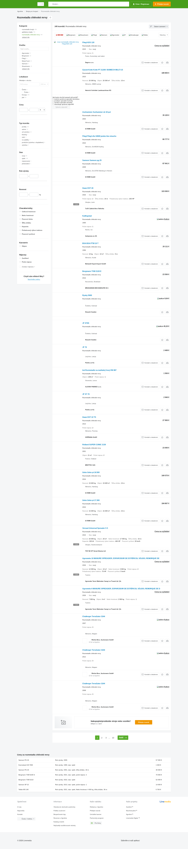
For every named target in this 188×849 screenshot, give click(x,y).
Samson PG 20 (23, 770)
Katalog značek (59, 822)
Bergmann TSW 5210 (25, 780)
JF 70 (84, 347)
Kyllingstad (87, 216)
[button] (162, 62)
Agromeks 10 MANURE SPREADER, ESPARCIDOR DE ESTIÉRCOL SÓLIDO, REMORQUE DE (120, 558)
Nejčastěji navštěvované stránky (65, 825)
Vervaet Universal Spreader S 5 (95, 528)
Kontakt (20, 814)
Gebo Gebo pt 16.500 (91, 472)
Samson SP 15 (23, 784)
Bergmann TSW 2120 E (91, 271)
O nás (19, 807)
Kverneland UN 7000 (25, 765)
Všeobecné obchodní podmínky (64, 807)
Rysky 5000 (87, 295)
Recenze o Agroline (60, 818)
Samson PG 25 (23, 760)
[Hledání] (50, 4)
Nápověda (20, 811)
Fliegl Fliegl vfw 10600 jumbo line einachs (99, 136)
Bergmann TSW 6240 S (26, 775)
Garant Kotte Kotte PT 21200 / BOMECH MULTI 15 (102, 70)
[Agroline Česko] (26, 4)
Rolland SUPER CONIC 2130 (94, 445)
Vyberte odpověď (61, 107)
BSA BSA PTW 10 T (90, 243)
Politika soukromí (59, 811)
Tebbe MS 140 (23, 789)
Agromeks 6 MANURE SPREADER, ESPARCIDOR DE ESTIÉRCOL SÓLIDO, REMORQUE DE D (121, 589)
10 (113, 738)
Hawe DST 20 (87, 188)
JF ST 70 (86, 394)
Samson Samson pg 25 (92, 160)
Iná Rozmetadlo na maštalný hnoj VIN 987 (99, 370)
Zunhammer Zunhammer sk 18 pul (96, 112)
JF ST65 (85, 323)
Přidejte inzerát (143, 722)
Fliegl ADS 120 (88, 42)
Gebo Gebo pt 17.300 (91, 500)
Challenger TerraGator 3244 (93, 616)
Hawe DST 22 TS (89, 417)
